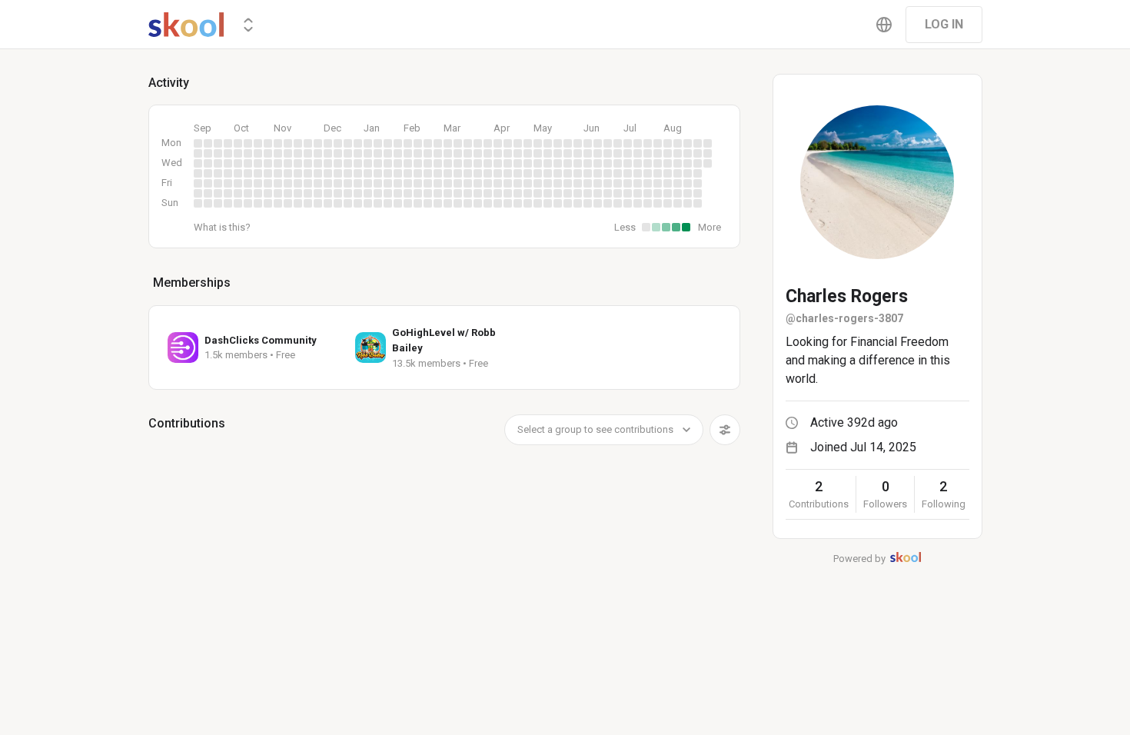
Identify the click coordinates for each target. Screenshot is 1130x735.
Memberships (192, 282)
